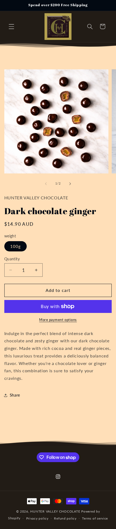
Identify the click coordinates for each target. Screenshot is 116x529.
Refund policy (65, 518)
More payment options (58, 320)
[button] (11, 26)
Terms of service (95, 518)
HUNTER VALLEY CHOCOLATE (55, 511)
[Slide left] (46, 184)
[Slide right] (70, 184)
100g (15, 246)
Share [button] (15, 395)
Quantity (12, 259)
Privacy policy (37, 518)
